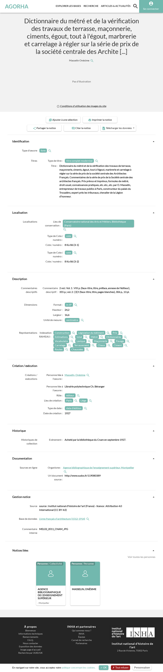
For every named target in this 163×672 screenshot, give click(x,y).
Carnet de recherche (81, 640)
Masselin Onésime (79, 60)
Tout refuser (121, 667)
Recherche (92, 5)
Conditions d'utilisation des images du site (83, 106)
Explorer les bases (69, 5)
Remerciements (30, 637)
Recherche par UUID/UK (30, 653)
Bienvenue (30, 630)
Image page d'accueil (30, 649)
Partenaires (81, 643)
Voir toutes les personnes (141, 556)
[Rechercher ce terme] (50, 150)
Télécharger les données (118, 127)
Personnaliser (142, 667)
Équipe (81, 637)
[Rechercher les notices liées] (92, 60)
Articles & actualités (116, 5)
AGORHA (16, 6)
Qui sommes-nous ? (81, 630)
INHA (81, 634)
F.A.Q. (30, 640)
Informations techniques (30, 634)
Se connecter (151, 8)
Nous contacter (30, 643)
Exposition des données (30, 646)
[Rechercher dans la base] (88, 518)
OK (105, 667)
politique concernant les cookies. (79, 667)
